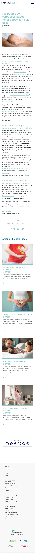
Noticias (7, 490)
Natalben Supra (9, 497)
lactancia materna (8, 196)
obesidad (16, 54)
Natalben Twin (9, 499)
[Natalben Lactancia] (24, 546)
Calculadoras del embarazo (10, 481)
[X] (19, 443)
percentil (16, 135)
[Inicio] (9, 2)
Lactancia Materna (10, 483)
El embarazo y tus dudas (12, 488)
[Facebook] (11, 443)
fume (26, 175)
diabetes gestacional (20, 72)
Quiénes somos (9, 508)
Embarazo (8, 471)
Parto (6, 473)
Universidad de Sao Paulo (10, 111)
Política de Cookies (10, 516)
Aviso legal (8, 510)
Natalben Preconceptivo (12, 495)
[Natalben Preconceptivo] (11, 541)
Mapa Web (8, 519)
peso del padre (7, 88)
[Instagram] (7, 443)
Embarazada (8, 271)
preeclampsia (20, 74)
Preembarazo (9, 469)
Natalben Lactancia (11, 501)
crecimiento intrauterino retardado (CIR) (14, 168)
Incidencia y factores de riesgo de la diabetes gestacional (15, 62)
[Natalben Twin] (11, 546)
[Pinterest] (23, 443)
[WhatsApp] (28, 443)
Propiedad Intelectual (11, 512)
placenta (5, 173)
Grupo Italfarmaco (10, 506)
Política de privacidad (11, 514)
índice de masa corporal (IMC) (19, 95)
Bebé (6, 475)
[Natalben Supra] (24, 541)
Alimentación (9, 486)
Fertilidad (7, 466)
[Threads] (15, 443)
